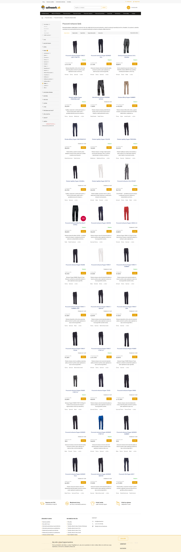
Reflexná (46, 77)
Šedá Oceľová (77, 158)
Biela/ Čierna (67, 493)
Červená (46, 57)
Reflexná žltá (47, 81)
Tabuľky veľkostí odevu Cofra (74, 530)
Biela (45, 55)
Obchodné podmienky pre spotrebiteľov (51, 526)
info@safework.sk (99, 521)
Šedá (46, 83)
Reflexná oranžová (48, 79)
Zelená (46, 85)
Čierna (46, 59)
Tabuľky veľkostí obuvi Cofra (74, 528)
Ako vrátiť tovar (46, 524)
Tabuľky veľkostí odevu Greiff (74, 532)
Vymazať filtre (50, 124)
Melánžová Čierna (101, 158)
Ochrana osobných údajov (48, 535)
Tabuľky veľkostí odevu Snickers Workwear (77, 526)
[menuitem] (45, 13)
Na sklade (47, 24)
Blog (44, 2)
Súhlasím (123, 538)
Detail (83, 64)
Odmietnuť (123, 543)
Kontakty (69, 2)
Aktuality (70, 522)
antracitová (47, 53)
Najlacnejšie (75, 33)
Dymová (76, 75)
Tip (45, 31)
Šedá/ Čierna (100, 116)
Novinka (46, 28)
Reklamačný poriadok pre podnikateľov (51, 532)
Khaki (46, 66)
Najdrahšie (82, 33)
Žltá (45, 87)
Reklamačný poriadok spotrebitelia (50, 530)
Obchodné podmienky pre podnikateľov (51, 528)
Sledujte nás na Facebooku (101, 526)
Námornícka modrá (48, 72)
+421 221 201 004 (99, 524)
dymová (46, 62)
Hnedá (46, 64)
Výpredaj (46, 33)
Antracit (66, 75)
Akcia (45, 26)
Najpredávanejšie (91, 33)
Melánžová (76, 116)
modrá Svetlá (127, 116)
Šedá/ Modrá (93, 116)
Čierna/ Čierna (128, 409)
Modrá (46, 70)
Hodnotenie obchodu (60, 2)
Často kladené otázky (72, 535)
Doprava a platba (50, 2)
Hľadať (104, 7)
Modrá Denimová (68, 158)
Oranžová (46, 74)
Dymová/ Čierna (94, 242)
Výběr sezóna (47, 35)
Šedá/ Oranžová (72, 242)
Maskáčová (47, 68)
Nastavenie (123, 548)
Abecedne (100, 33)
